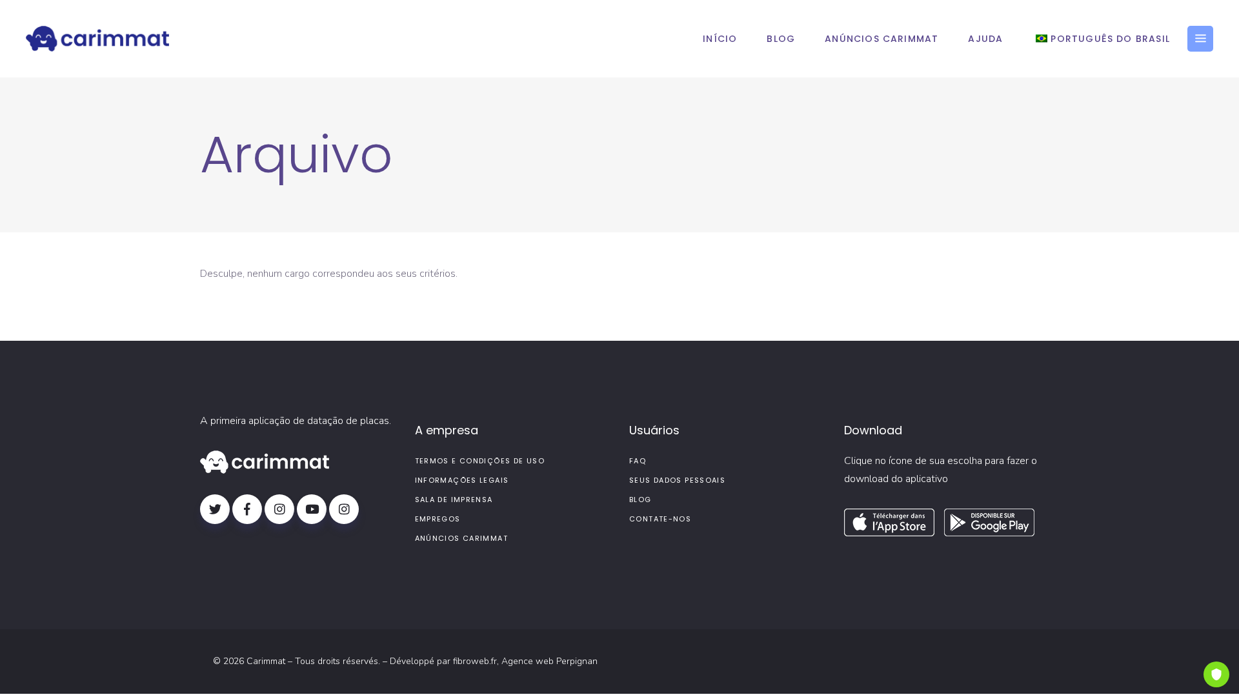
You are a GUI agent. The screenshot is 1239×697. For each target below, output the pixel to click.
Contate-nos (660, 519)
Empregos (438, 519)
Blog (640, 499)
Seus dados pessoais (677, 480)
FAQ (637, 461)
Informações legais (462, 480)
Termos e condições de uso (480, 461)
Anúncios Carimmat (461, 538)
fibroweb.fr (475, 661)
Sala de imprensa (454, 499)
